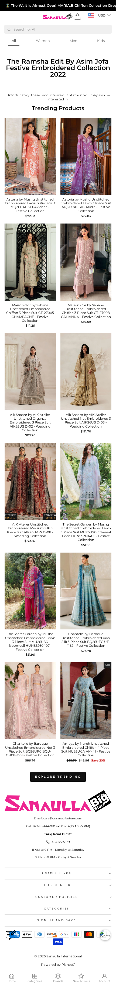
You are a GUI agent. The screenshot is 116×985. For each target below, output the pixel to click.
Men (73, 40)
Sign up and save (56, 920)
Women (43, 40)
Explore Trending (58, 777)
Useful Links (56, 873)
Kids (101, 40)
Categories (57, 908)
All (14, 40)
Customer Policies (56, 896)
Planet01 (68, 965)
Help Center (57, 885)
